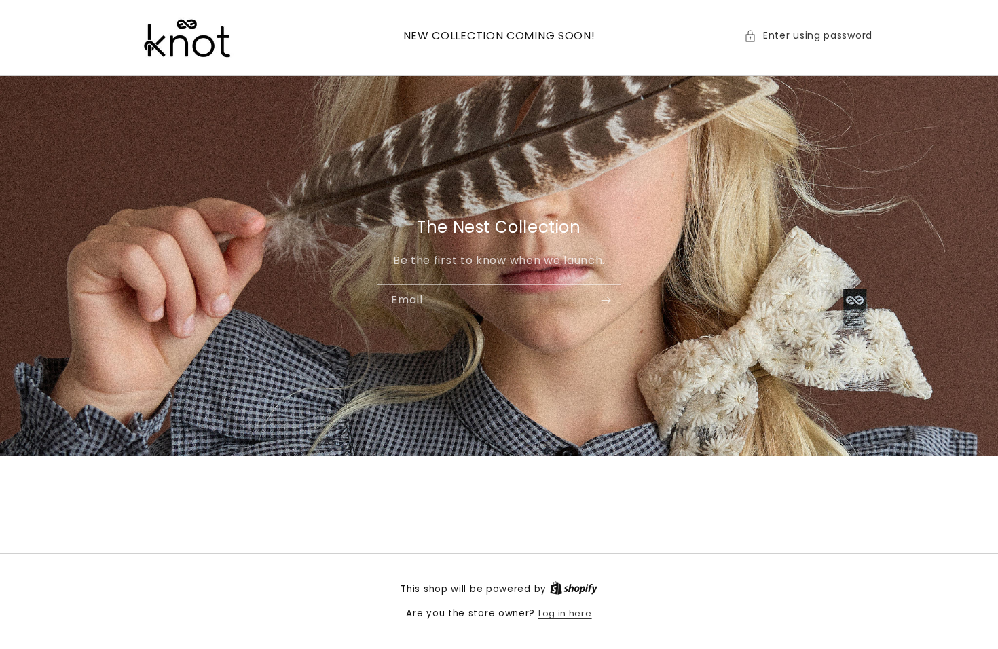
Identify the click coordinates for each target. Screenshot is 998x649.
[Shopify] (573, 588)
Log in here (565, 613)
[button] (808, 35)
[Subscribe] (606, 300)
